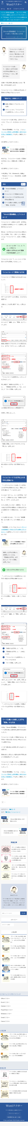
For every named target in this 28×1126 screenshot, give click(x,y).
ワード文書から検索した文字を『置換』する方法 (14, 204)
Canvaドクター (5, 1021)
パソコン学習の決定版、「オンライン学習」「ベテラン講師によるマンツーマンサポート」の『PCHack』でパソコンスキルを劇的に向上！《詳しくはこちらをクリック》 (14, 16)
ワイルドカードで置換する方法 (14, 194)
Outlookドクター (6, 1006)
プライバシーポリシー (14, 1113)
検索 (24, 913)
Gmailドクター (5, 1017)
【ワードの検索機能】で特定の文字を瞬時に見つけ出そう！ (14, 529)
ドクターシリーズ (18, 9)
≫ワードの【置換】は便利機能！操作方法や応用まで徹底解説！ (13, 132)
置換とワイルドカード (13, 812)
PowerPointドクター (7, 1010)
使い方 (9, 9)
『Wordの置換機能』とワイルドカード (14, 190)
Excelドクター (5, 1002)
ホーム (3, 9)
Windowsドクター (6, 1013)
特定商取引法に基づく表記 (14, 1117)
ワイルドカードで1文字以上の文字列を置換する (14, 198)
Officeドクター (5, 998)
